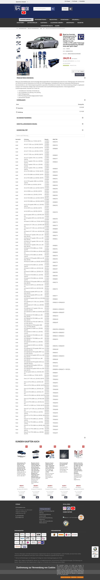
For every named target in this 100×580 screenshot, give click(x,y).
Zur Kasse (67, 1)
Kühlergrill (75, 19)
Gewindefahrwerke (26, 19)
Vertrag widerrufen (45, 509)
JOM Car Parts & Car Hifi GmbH (74, 53)
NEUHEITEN (80, 22)
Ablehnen (73, 577)
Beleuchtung (53, 19)
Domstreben (20, 22)
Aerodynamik (70, 22)
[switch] (95, 556)
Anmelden (82, 1)
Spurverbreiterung (40, 19)
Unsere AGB (42, 516)
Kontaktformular (21, 507)
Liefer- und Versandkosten (46, 521)
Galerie (57, 26)
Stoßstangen (65, 19)
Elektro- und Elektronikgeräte (46, 511)
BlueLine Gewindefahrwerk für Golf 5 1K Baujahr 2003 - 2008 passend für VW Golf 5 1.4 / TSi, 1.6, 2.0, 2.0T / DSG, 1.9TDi (49, 467)
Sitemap (41, 512)
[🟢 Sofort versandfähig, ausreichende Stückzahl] (66, 65)
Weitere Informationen (65, 577)
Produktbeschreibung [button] (25, 78)
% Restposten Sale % (47, 26)
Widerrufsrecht (43, 522)
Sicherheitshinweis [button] (24, 118)
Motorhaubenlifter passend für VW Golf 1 (64, 464)
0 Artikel (65, 8)
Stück (82, 71)
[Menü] (98, 547)
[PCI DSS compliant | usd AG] (81, 517)
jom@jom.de (20, 517)
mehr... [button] (21, 495)
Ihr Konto (74, 1)
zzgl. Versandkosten (66, 63)
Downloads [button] (21, 100)
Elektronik (44, 22)
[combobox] (22, 2)
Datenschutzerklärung (45, 514)
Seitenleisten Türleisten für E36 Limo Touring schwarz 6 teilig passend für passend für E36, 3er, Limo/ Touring (21, 467)
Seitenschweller (32, 22)
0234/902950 (20, 515)
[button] (50, 441)
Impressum (42, 519)
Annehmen (80, 577)
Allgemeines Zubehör (57, 22)
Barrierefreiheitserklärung (45, 517)
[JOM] (17, 7)
